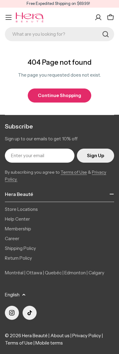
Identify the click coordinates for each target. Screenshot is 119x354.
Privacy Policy (86, 335)
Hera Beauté (35, 335)
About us (60, 335)
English (12, 295)
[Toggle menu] (8, 17)
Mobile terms (49, 343)
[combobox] (59, 34)
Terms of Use (74, 172)
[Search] (105, 34)
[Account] (98, 17)
